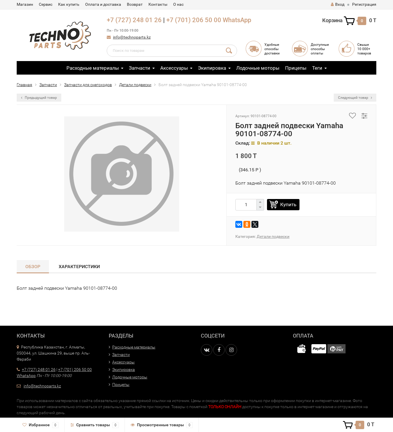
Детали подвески (135, 84)
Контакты (157, 4)
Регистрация (364, 4)
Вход (339, 4)
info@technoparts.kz (132, 37)
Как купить (68, 4)
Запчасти (139, 68)
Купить (288, 204)
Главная (24, 84)
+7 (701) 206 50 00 (193, 20)
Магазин (25, 4)
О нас (178, 4)
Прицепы (295, 68)
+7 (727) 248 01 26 (134, 20)
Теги (317, 68)
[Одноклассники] (246, 224)
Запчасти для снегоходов (88, 84)
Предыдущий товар (40, 98)
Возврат (135, 4)
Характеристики (79, 266)
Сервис (45, 4)
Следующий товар (353, 98)
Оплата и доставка (103, 4)
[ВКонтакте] (238, 224)
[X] (254, 224)
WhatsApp (237, 20)
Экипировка (212, 68)
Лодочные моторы (257, 68)
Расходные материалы (92, 68)
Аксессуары (174, 68)
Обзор (32, 266)
